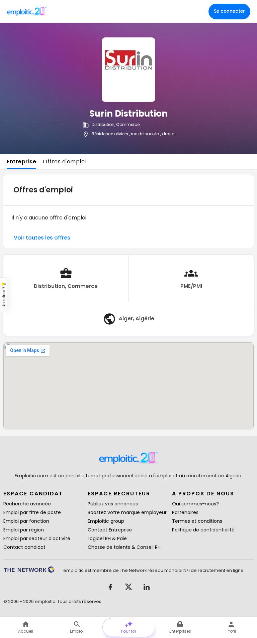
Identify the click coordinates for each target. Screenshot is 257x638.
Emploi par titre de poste (32, 512)
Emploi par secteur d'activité (36, 538)
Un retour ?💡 (3, 295)
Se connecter (229, 11)
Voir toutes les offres (42, 238)
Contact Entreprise (110, 529)
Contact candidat (24, 547)
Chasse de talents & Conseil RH (124, 547)
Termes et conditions (197, 521)
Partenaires (185, 512)
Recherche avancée (27, 503)
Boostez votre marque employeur (127, 512)
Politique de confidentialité (203, 529)
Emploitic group (106, 521)
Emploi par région (23, 529)
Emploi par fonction (26, 521)
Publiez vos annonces (113, 503)
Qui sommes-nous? (195, 503)
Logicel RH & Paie (107, 538)
